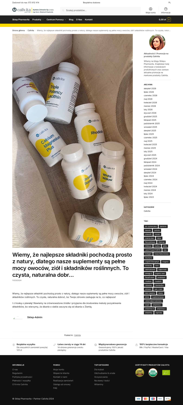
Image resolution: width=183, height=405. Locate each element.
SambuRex (159, 285)
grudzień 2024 (150, 158)
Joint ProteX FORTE (152, 250)
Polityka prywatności (22, 377)
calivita (157, 230)
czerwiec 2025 (150, 137)
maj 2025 (148, 141)
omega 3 (148, 273)
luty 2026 (148, 109)
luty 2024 (148, 193)
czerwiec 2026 (150, 95)
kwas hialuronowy (162, 254)
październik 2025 (152, 123)
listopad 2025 (150, 120)
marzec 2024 (150, 190)
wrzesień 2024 (150, 169)
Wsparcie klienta (61, 373)
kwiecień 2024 (150, 186)
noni (157, 266)
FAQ (55, 388)
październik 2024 (152, 165)
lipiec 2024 (149, 176)
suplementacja (158, 297)
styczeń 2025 (150, 155)
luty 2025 (148, 151)
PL (170, 2)
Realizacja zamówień (63, 380)
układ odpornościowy (153, 301)
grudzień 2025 (150, 116)
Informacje (165, 12)
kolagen (148, 254)
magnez (165, 262)
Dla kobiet (99, 369)
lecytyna (148, 258)
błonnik (148, 230)
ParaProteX (149, 277)
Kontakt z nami (60, 377)
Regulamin (17, 373)
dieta (159, 238)
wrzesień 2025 (150, 127)
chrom (157, 234)
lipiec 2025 (149, 134)
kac (165, 250)
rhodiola (148, 281)
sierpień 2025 (150, 130)
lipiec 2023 (149, 197)
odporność (162, 270)
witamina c (157, 305)
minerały (148, 266)
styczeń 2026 (150, 113)
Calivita (31, 30)
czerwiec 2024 (150, 179)
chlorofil (148, 234)
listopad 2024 (150, 162)
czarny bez (149, 238)
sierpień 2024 (150, 172)
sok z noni (158, 289)
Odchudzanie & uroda (104, 373)
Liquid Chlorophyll (152, 262)
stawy (160, 293)
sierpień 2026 (150, 88)
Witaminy (98, 384)
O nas (15, 369)
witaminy (148, 313)
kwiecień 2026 (150, 102)
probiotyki (161, 277)
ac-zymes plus (151, 226)
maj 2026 (148, 99)
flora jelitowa (150, 242)
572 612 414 (33, 2)
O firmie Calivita (20, 384)
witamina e (161, 309)
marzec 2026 (150, 106)
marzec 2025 (150, 148)
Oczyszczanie (101, 377)
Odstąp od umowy (61, 384)
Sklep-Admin (34, 317)
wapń (147, 305)
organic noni (160, 273)
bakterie (163, 226)
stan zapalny (150, 293)
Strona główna (18, 30)
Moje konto (151, 12)
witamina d (149, 309)
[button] (165, 20)
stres (147, 297)
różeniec (148, 285)
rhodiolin (158, 281)
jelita (165, 246)
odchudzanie (150, 270)
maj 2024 (148, 183)
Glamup (161, 242)
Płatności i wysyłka (21, 380)
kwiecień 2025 (150, 144)
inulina (157, 246)
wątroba (159, 313)
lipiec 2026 (149, 92)
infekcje (148, 246)
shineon (148, 289)
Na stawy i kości (102, 380)
